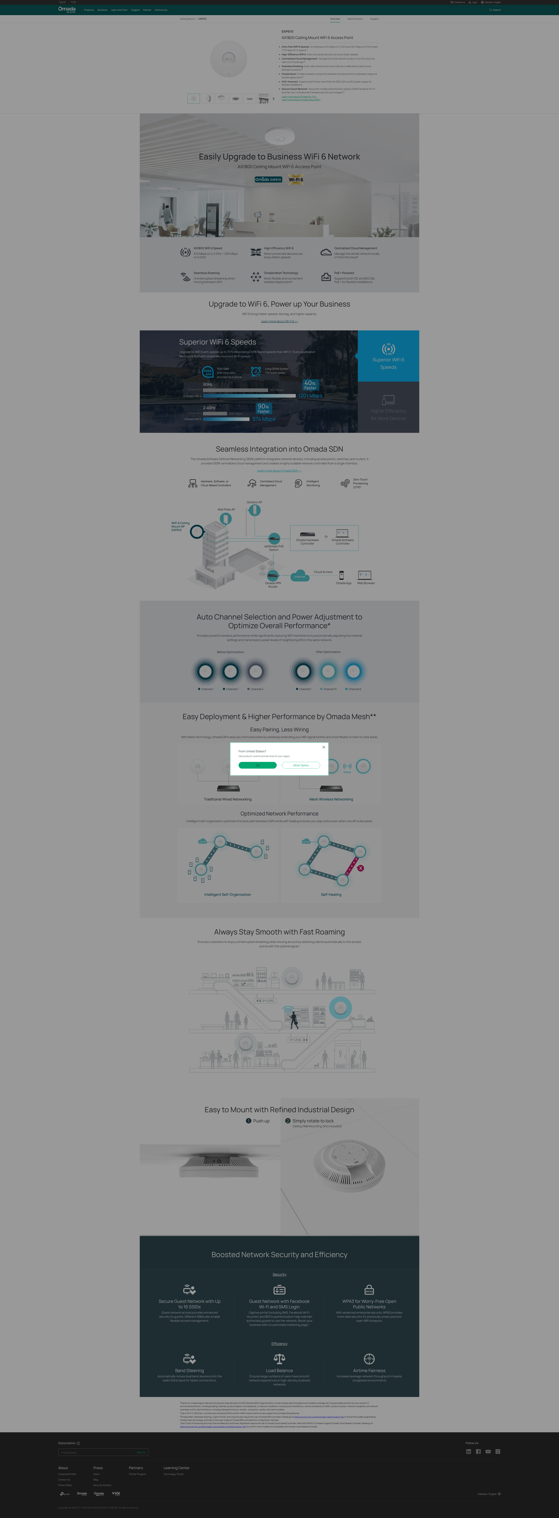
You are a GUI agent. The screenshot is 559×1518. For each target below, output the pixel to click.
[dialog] (279, 759)
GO (258, 765)
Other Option (301, 765)
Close (323, 747)
